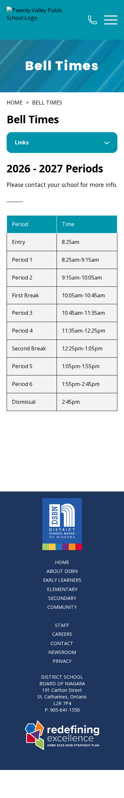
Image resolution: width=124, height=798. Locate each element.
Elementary (62, 589)
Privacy (62, 661)
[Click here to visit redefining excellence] (62, 735)
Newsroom (62, 652)
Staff (62, 625)
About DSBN (62, 571)
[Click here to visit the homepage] (62, 524)
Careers (62, 634)
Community (62, 607)
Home (14, 102)
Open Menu (110, 20)
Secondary (62, 598)
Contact (62, 643)
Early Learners (62, 580)
